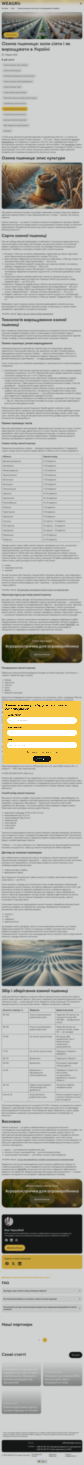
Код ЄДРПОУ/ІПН (15, 715)
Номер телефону (15, 727)
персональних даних (52, 752)
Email (10, 740)
